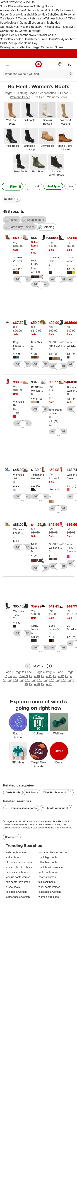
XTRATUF (15, 481)
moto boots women (49, 872)
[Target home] (38, 64)
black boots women (49, 891)
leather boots (13, 857)
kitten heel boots (47, 862)
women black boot (48, 896)
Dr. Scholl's (69, 632)
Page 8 (12, 676)
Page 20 (34, 684)
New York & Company (33, 349)
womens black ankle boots (53, 852)
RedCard (26, 47)
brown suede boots (17, 872)
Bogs (15, 349)
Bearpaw (33, 394)
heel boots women (16, 891)
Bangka (51, 264)
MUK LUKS (33, 267)
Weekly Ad (61, 39)
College (14, 6)
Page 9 (23, 676)
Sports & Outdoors (18, 18)
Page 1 (8, 672)
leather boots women (18, 896)
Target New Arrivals (12, 2)
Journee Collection (15, 264)
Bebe (51, 632)
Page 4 (40, 672)
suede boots (13, 887)
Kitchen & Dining (45, 10)
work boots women (49, 887)
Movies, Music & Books (24, 26)
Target (8, 93)
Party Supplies (48, 26)
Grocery (14, 14)
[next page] (49, 666)
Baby (51, 14)
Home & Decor (25, 10)
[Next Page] (73, 186)
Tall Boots (32, 792)
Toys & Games (20, 22)
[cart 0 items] (69, 64)
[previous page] (28, 666)
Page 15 (25, 680)
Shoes (64, 93)
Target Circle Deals (43, 39)
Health (39, 18)
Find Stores (56, 47)
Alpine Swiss (33, 632)
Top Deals (25, 39)
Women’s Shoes (20, 97)
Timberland (51, 416)
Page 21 (46, 684)
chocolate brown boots (19, 862)
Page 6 (60, 672)
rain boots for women (18, 881)
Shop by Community (20, 31)
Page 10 (34, 676)
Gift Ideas (64, 26)
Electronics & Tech (41, 22)
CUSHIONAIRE (51, 349)
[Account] (60, 64)
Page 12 (58, 676)
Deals (13, 35)
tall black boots (47, 881)
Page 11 (46, 676)
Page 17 (49, 680)
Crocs (69, 264)
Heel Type (53, 186)
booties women (47, 877)
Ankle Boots (13, 792)
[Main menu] (7, 64)
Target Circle (40, 47)
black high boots (47, 857)
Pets (32, 18)
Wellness (50, 18)
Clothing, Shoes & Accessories (36, 93)
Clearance (23, 35)
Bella (69, 349)
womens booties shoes (19, 867)
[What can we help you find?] (38, 74)
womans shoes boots (24, 808)
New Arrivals (38, 35)
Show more (11, 837)
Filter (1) (15, 186)
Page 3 (29, 672)
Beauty (58, 14)
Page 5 (50, 672)
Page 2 (19, 672)
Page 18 (61, 680)
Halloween (26, 6)
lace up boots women (18, 877)
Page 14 (13, 680)
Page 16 (37, 680)
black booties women (50, 867)
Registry (15, 47)
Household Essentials (34, 14)
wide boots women (16, 852)
